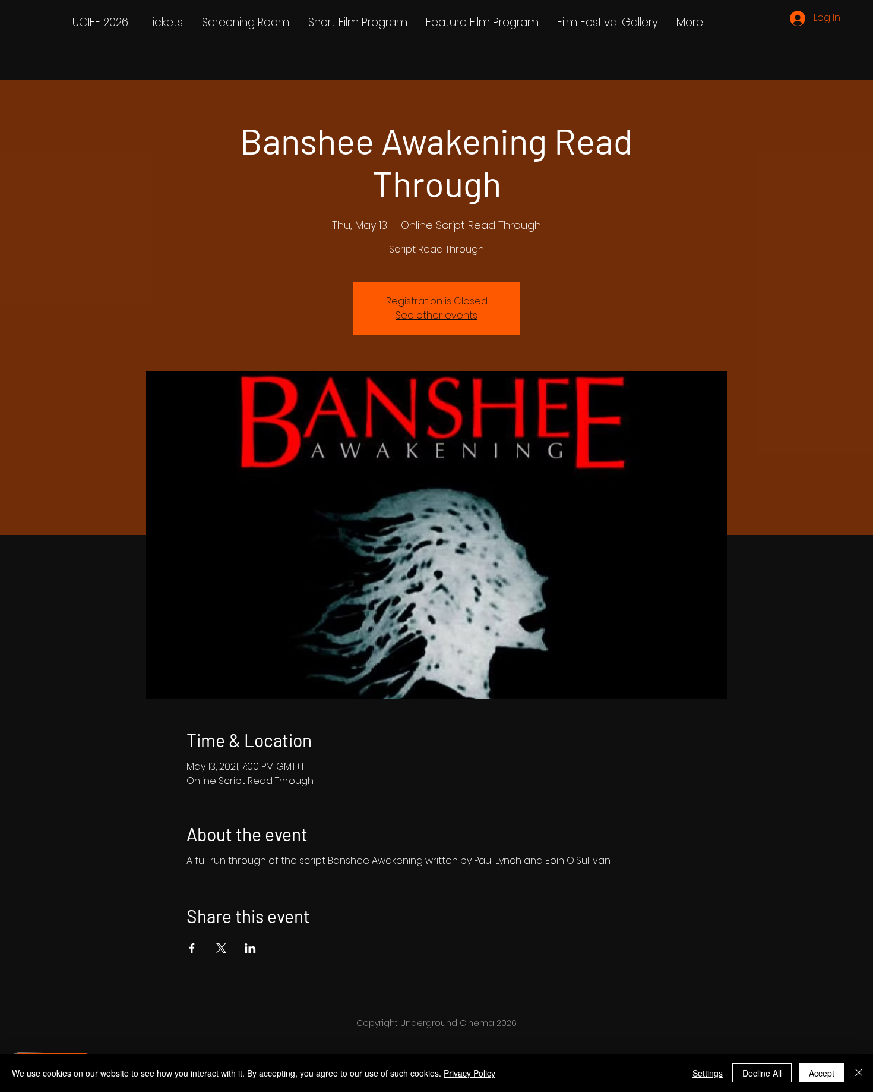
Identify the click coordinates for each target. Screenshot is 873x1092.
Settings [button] (707, 1073)
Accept (821, 1073)
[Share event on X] (221, 948)
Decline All (762, 1073)
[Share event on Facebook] (192, 948)
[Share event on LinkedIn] (250, 948)
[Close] (859, 1072)
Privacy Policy (469, 1073)
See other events (436, 315)
